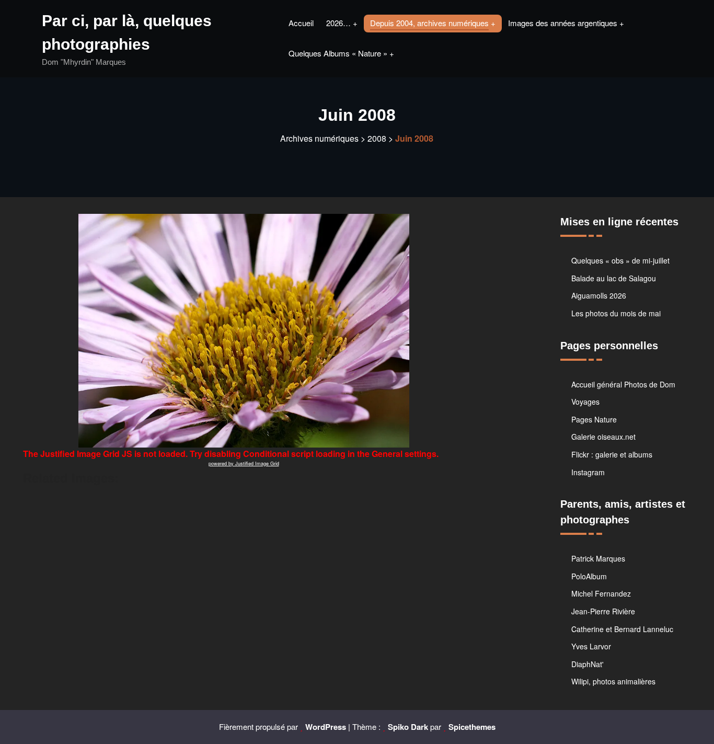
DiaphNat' (587, 664)
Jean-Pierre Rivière (603, 611)
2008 (376, 138)
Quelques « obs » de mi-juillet (620, 260)
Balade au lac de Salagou (613, 278)
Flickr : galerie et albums (611, 454)
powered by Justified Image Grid (244, 463)
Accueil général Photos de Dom (623, 384)
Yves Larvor (591, 646)
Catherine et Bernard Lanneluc (622, 629)
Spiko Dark (408, 726)
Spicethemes (472, 726)
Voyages (585, 401)
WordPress (325, 726)
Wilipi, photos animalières (613, 681)
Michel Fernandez (601, 593)
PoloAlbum (589, 576)
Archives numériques (319, 138)
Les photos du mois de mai (616, 313)
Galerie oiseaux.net (603, 436)
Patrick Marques (598, 558)
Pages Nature (594, 419)
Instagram (588, 472)
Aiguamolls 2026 (598, 295)
